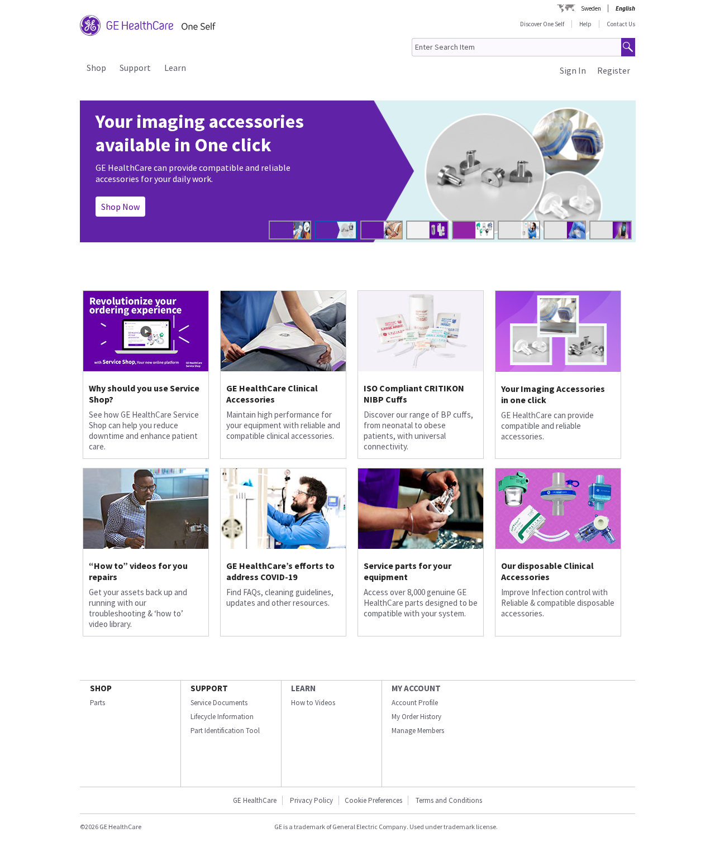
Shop (96, 67)
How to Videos (313, 702)
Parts (97, 702)
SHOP (101, 688)
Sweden (591, 8)
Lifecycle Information (222, 716)
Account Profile (415, 702)
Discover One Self (542, 24)
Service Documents (218, 702)
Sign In (573, 70)
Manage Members (418, 730)
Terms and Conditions (449, 800)
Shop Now (120, 206)
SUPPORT (209, 688)
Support (135, 67)
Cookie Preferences (373, 800)
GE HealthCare (255, 800)
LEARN (303, 688)
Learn (175, 67)
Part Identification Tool (225, 730)
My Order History (416, 716)
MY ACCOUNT (416, 688)
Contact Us (621, 24)
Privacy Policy (310, 800)
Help (585, 24)
